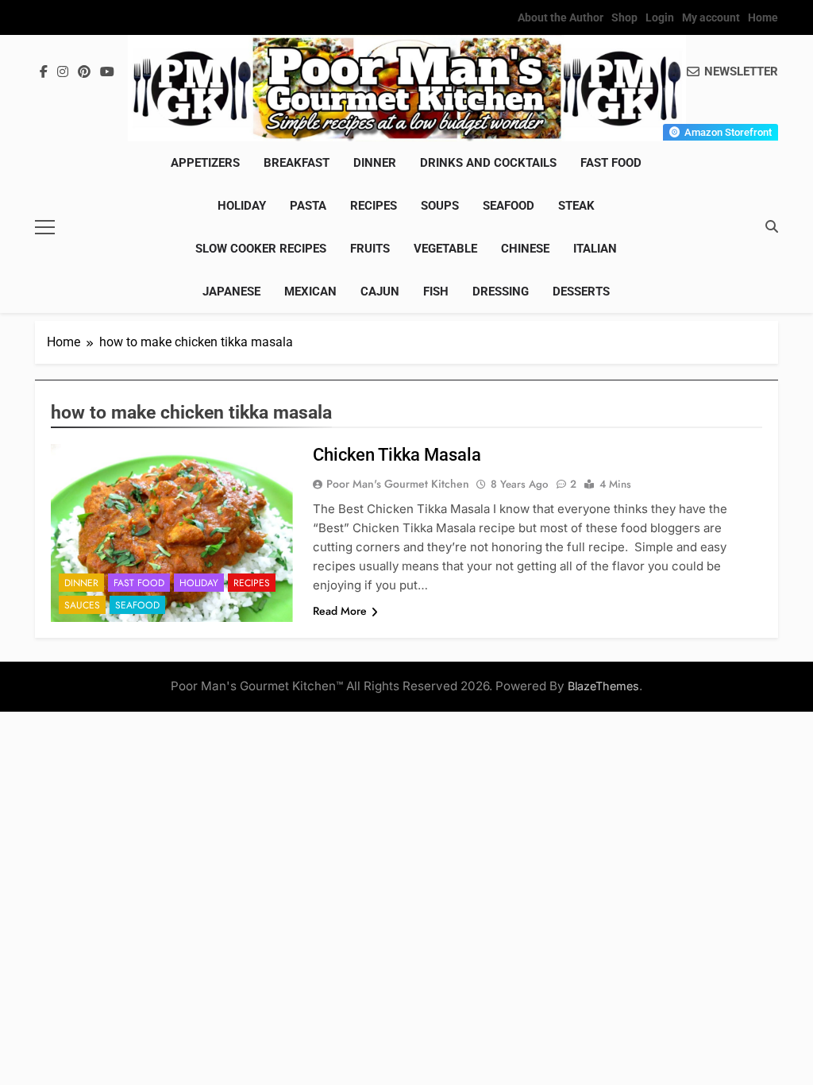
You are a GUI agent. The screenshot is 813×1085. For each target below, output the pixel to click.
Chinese (525, 248)
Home (763, 17)
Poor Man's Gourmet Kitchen (397, 484)
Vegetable (445, 248)
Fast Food (611, 163)
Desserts (581, 291)
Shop (624, 17)
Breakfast (296, 163)
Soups (440, 206)
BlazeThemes (603, 686)
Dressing (500, 291)
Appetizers (205, 163)
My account (711, 17)
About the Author (560, 17)
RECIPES (373, 206)
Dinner (374, 163)
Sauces (82, 605)
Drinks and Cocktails (488, 163)
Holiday (242, 206)
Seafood (508, 206)
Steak (576, 206)
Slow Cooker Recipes (260, 248)
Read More (340, 611)
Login (659, 17)
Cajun (379, 291)
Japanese (231, 291)
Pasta (308, 206)
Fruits (370, 248)
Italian (595, 248)
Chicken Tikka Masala (397, 455)
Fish (436, 291)
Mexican (310, 291)
